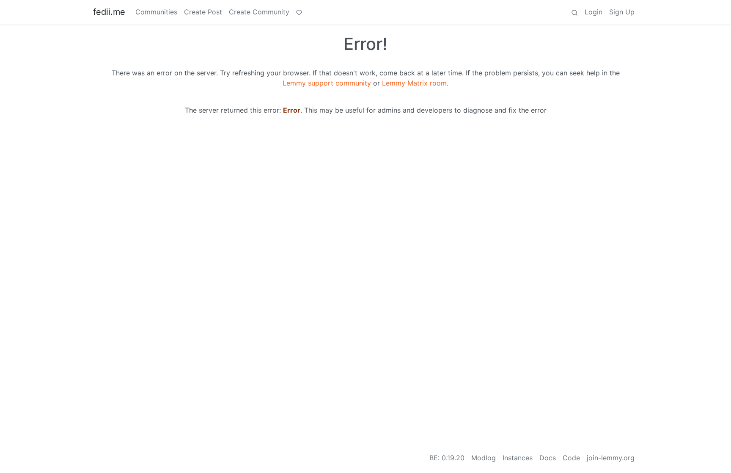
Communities (156, 12)
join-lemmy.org (611, 458)
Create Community (259, 12)
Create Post (203, 12)
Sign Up (622, 12)
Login (593, 12)
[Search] (574, 11)
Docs (547, 458)
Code (571, 458)
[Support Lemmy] (299, 11)
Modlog (483, 458)
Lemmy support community (327, 83)
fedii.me (109, 12)
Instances (518, 458)
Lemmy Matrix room (414, 83)
